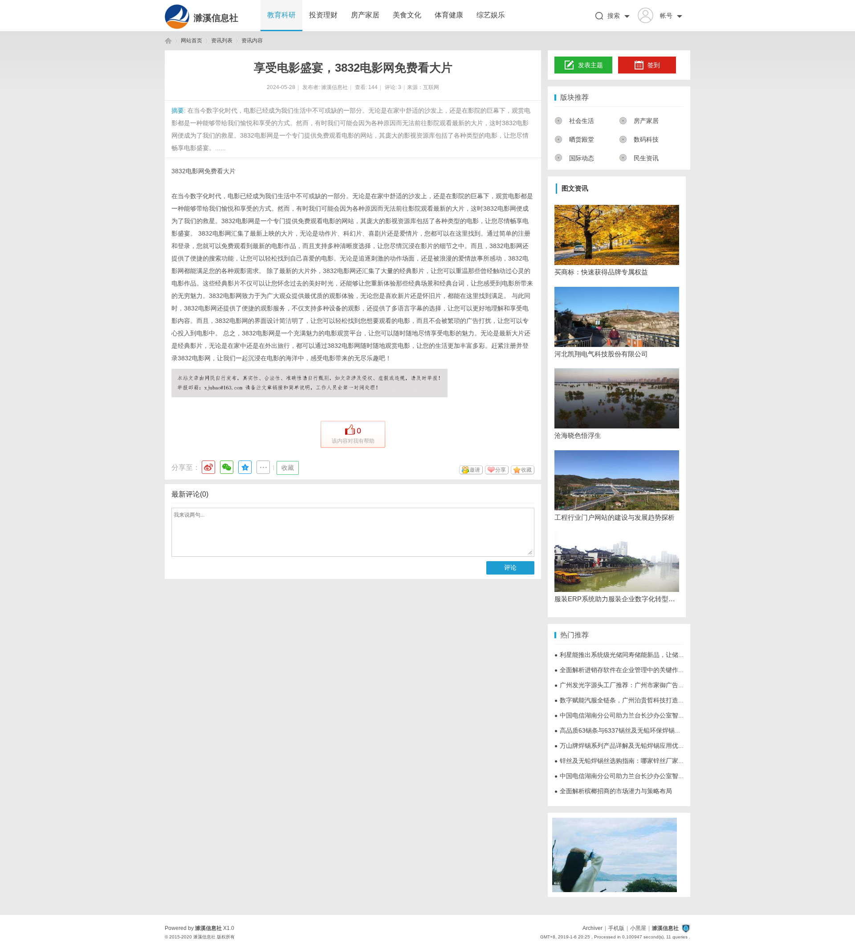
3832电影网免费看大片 (203, 171)
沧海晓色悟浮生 (577, 435)
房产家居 (365, 15)
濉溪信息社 (216, 18)
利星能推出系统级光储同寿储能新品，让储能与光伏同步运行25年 (647, 654)
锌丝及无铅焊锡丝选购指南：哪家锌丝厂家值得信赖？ (631, 760)
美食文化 (407, 15)
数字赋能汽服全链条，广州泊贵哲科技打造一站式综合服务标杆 (644, 700)
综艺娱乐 (490, 15)
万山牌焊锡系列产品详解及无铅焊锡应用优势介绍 (625, 745)
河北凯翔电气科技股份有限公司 (601, 354)
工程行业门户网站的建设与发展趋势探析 (614, 517)
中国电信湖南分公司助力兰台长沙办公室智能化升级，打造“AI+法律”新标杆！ (663, 715)
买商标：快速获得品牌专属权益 (601, 272)
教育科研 (281, 15)
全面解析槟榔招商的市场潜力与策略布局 (613, 791)
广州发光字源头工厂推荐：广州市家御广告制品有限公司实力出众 (647, 685)
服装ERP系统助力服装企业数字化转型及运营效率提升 (616, 599)
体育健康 (449, 15)
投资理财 (323, 15)
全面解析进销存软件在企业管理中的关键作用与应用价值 (635, 669)
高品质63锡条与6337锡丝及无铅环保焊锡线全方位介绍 (633, 730)
